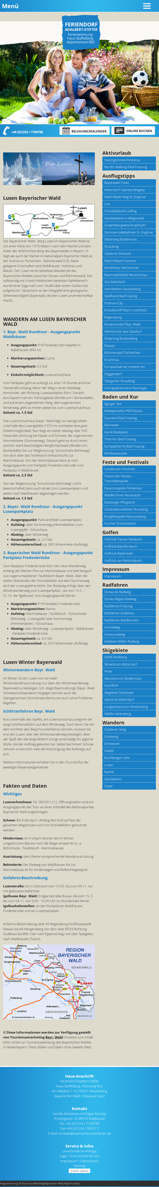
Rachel (109, 772)
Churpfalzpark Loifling (120, 211)
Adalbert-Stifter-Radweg (121, 641)
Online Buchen (138, 131)
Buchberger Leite (117, 757)
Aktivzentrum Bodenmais (122, 678)
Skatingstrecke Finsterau (122, 160)
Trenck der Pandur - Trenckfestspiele (118, 478)
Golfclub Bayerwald (118, 553)
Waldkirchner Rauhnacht (122, 495)
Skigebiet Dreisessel (118, 692)
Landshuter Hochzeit (119, 469)
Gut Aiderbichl (114, 281)
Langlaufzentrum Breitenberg (126, 706)
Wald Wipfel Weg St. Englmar (125, 197)
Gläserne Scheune (117, 253)
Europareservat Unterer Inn (124, 366)
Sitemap (79, 1166)
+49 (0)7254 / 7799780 (27, 132)
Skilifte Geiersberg (117, 713)
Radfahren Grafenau (119, 613)
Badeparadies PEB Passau (123, 410)
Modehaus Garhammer (121, 267)
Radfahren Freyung (118, 606)
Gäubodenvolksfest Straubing (126, 509)
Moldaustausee (115, 453)
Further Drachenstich (120, 523)
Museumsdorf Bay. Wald (122, 324)
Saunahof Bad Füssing (120, 418)
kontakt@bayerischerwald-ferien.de (85, 1133)
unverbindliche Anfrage (79, 1151)
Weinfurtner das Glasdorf (123, 331)
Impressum (112, 576)
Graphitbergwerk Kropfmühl (125, 225)
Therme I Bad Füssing (120, 439)
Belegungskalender (89, 131)
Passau (109, 345)
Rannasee (111, 425)
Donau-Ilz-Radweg (117, 592)
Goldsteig (111, 736)
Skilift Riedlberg (115, 657)
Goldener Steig (115, 729)
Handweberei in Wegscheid (124, 218)
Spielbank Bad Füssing (120, 296)
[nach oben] (79, 1171)
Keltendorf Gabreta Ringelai (124, 190)
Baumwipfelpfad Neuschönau (126, 275)
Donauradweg (114, 634)
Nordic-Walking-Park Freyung (125, 167)
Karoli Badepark (116, 432)
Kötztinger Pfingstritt (119, 502)
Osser (108, 786)
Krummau (111, 359)
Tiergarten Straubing (119, 381)
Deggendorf (113, 374)
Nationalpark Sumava (120, 260)
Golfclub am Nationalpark (123, 560)
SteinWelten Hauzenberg (122, 289)
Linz (107, 204)
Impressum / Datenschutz (79, 1161)
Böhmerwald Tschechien (122, 352)
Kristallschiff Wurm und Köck (125, 310)
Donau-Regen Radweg (120, 599)
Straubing (111, 246)
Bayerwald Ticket (116, 182)
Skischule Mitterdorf (119, 699)
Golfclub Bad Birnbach (120, 546)
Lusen (108, 765)
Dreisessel (111, 743)
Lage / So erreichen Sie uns (79, 1156)
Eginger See (112, 403)
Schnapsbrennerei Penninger (125, 388)
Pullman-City (113, 303)
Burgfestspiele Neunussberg (125, 516)
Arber (108, 671)
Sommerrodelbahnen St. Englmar (128, 232)
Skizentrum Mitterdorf (120, 664)
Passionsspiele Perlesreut (123, 488)
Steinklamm (113, 779)
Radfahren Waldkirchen (121, 620)
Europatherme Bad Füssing (124, 446)
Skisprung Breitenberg (120, 338)
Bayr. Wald (54, 1037)
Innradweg (112, 627)
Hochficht (111, 685)
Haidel (109, 750)
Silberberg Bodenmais (120, 239)
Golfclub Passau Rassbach (123, 539)
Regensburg (113, 317)
